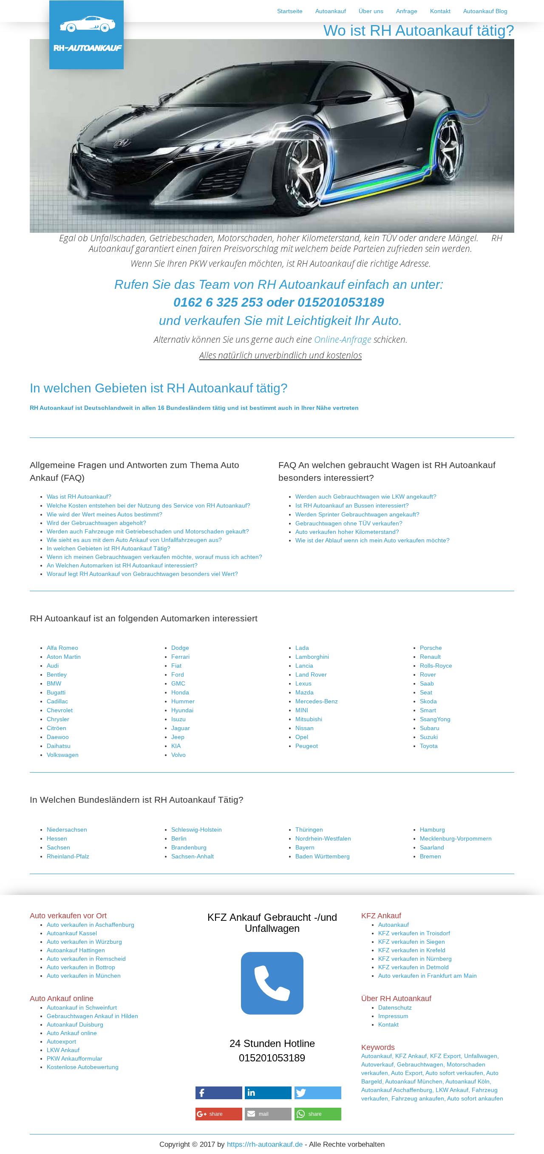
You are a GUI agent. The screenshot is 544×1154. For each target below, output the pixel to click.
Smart (428, 710)
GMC (178, 683)
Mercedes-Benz (316, 701)
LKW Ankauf (63, 1050)
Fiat (176, 665)
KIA (176, 745)
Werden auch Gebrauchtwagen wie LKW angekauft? (365, 496)
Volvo (178, 754)
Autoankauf (330, 11)
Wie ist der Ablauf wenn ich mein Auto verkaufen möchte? (372, 540)
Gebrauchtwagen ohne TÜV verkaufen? (348, 523)
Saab (427, 683)
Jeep (177, 737)
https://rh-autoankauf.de (265, 1144)
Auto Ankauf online (72, 1033)
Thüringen (309, 829)
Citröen (56, 728)
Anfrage (406, 11)
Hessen (57, 838)
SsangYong (435, 719)
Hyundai (182, 710)
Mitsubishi (308, 719)
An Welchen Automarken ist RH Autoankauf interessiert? (122, 565)
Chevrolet (60, 710)
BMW (54, 683)
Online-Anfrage (342, 339)
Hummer (183, 701)
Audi (53, 665)
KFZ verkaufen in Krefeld (411, 950)
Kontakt (440, 11)
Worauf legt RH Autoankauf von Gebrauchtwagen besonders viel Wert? (142, 573)
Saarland (432, 847)
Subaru (429, 728)
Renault (430, 656)
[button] (219, 1092)
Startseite (290, 11)
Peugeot (306, 745)
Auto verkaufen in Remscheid (86, 958)
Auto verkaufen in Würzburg (84, 941)
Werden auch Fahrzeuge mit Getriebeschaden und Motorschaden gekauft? (148, 531)
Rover (428, 674)
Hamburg (432, 829)
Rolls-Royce (436, 665)
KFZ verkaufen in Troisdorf (414, 933)
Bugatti (56, 692)
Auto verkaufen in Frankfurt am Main (427, 975)
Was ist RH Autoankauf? (79, 496)
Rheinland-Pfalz (68, 856)
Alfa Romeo (62, 647)
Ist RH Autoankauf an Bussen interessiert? (352, 505)
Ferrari (180, 656)
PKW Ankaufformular (74, 1058)
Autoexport (61, 1041)
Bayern (304, 847)
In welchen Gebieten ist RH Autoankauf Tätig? (108, 548)
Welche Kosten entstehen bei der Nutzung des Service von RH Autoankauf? (148, 505)
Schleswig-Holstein (196, 829)
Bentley (57, 674)
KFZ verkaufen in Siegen (411, 941)
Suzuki (429, 737)
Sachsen (58, 847)
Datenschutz (395, 1007)
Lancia (304, 665)
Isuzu (178, 719)
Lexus (303, 683)
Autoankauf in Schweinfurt (82, 1007)
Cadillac (57, 701)
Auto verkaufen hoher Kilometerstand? (347, 531)
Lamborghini (312, 656)
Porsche (431, 647)
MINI (301, 710)
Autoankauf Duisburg (75, 1024)
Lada (302, 647)
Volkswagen (63, 754)
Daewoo (58, 737)
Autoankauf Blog (485, 11)
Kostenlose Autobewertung (83, 1067)
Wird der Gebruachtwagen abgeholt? (96, 522)
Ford (177, 674)
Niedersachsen (67, 829)
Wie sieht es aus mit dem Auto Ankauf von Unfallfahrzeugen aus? (134, 539)
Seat (426, 692)
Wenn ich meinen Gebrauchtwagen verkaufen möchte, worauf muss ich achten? (154, 556)
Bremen (430, 856)
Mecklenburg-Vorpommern (456, 838)
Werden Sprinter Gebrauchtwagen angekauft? (357, 514)
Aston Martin (64, 656)
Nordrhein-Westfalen (323, 838)
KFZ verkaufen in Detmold (413, 967)
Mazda (304, 692)
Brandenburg (189, 847)
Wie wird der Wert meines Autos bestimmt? (104, 514)
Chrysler (58, 719)
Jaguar (180, 728)
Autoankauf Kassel (72, 933)
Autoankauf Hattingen (76, 950)
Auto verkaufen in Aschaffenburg (90, 924)
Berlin (179, 838)
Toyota (429, 745)
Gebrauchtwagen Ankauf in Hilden (92, 1016)
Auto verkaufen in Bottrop (81, 967)
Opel (301, 737)
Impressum (393, 1016)
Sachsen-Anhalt (192, 856)
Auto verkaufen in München (84, 975)
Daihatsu (59, 745)
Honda (180, 692)
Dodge (180, 647)
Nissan (304, 728)
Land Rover (311, 674)
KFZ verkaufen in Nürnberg (415, 958)
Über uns (371, 11)
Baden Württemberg (322, 856)
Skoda (428, 701)
